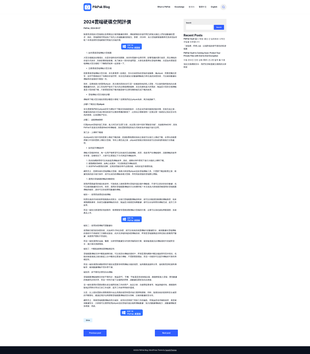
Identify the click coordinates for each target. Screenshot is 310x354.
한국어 (191, 7)
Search (188, 23)
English (214, 7)
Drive (88, 320)
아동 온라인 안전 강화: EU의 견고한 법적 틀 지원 (204, 60)
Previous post (95, 333)
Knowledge (179, 7)
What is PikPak (163, 7)
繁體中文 (203, 7)
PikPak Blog (101, 7)
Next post (166, 333)
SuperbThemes (171, 350)
